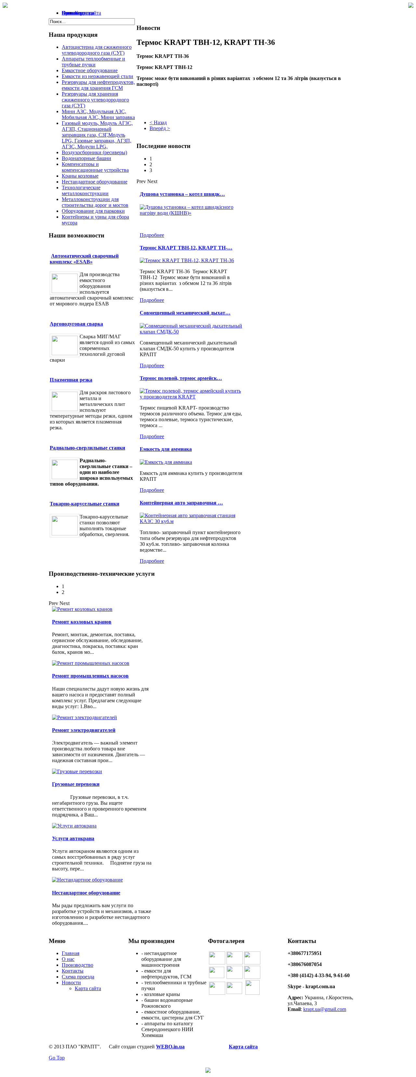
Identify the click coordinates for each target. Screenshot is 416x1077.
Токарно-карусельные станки (84, 503)
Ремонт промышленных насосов (90, 676)
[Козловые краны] (252, 962)
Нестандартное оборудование (86, 892)
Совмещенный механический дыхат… (185, 313)
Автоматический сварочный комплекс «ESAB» (84, 258)
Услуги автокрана (73, 838)
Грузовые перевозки (75, 784)
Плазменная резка (71, 380)
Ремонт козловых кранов (81, 622)
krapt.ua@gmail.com (324, 1009)
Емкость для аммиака (166, 449)
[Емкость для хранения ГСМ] (217, 962)
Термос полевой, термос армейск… (181, 378)
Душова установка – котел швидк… (182, 194)
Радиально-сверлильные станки (87, 448)
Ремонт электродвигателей (83, 730)
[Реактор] (235, 977)
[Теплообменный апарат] (252, 977)
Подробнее (152, 235)
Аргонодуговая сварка (76, 324)
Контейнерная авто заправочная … (181, 502)
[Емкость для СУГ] (234, 992)
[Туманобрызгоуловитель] (235, 962)
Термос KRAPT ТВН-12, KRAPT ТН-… (186, 247)
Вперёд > (160, 128)
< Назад (158, 122)
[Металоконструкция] (216, 976)
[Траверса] (217, 993)
